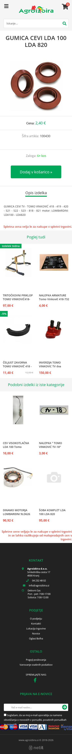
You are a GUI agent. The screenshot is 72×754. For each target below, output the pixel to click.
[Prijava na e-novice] (64, 707)
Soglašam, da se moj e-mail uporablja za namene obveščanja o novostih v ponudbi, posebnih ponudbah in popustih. (35, 719)
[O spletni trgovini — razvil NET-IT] (36, 748)
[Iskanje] (64, 24)
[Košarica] (64, 6)
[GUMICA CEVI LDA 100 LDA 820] (36, 86)
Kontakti (36, 623)
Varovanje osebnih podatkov (36, 664)
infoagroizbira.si (39, 585)
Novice (36, 633)
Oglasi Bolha (36, 638)
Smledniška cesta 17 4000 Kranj (38, 573)
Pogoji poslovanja (36, 659)
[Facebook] (36, 681)
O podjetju (36, 618)
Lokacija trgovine (36, 628)
